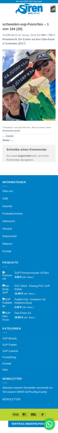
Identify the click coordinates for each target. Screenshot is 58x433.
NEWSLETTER (11, 399)
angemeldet (24, 155)
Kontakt (6, 251)
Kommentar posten (11, 130)
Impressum (8, 221)
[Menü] (4, 9)
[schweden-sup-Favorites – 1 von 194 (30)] (29, 84)
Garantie (7, 206)
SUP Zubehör (10, 351)
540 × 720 (47, 35)
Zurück (8, 136)
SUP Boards (9, 338)
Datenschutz (9, 236)
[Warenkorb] (53, 9)
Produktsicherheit (12, 213)
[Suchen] (47, 9)
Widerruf (7, 243)
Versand (7, 228)
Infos (5, 369)
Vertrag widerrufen (27, 423)
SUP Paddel (9, 344)
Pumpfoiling (9, 357)
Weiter (7, 140)
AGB (5, 198)
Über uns (7, 191)
